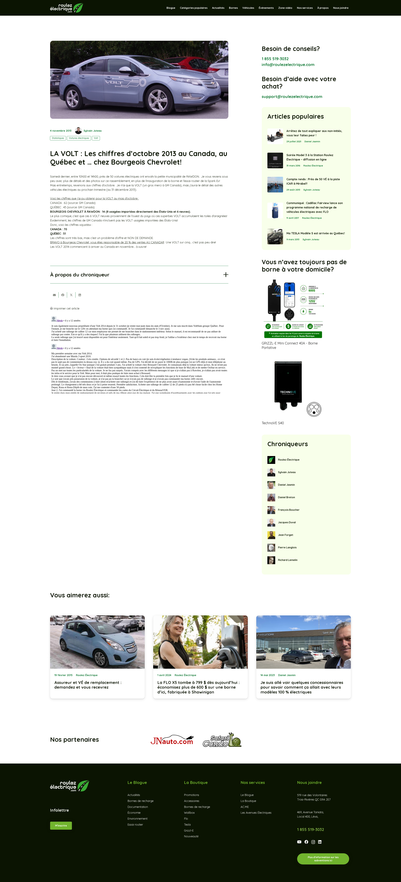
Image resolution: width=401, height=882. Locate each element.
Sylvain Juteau (93, 130)
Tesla (187, 824)
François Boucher (288, 509)
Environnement (138, 818)
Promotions (191, 795)
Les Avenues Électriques (256, 813)
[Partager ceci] (63, 295)
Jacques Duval (287, 522)
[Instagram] (313, 842)
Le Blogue (247, 795)
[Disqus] (139, 354)
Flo (186, 818)
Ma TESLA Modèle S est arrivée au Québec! (315, 233)
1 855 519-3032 (275, 58)
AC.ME (245, 807)
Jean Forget (285, 534)
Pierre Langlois (287, 547)
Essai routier (135, 824)
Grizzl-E (189, 830)
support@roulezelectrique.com (292, 96)
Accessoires (191, 801)
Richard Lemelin (287, 560)
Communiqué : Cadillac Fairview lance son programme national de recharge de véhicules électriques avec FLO (314, 207)
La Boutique (248, 801)
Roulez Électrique (313, 165)
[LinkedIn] (319, 842)
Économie (134, 813)
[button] (255, 8)
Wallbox (189, 813)
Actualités (134, 795)
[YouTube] (299, 842)
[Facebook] (306, 842)
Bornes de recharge (141, 801)
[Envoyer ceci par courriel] (54, 295)
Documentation (138, 807)
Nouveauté (191, 836)
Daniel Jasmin (312, 141)
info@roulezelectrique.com (288, 64)
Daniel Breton (286, 497)
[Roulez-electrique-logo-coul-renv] (66, 8)
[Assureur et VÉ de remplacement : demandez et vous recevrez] (97, 657)
